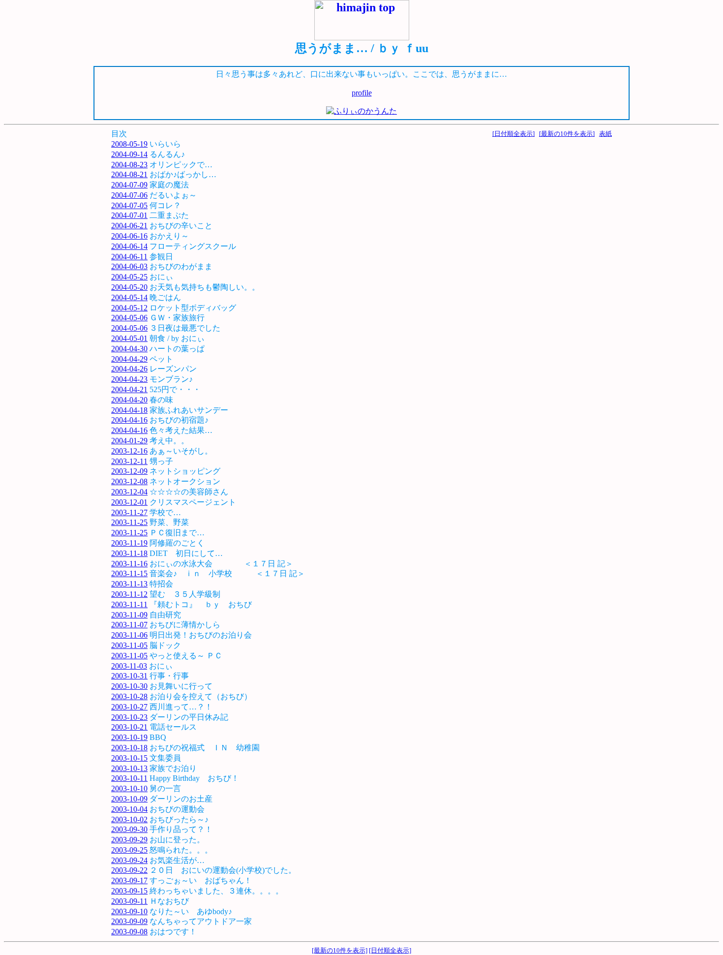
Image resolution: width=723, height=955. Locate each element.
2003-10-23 (129, 717)
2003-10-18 (129, 747)
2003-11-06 (129, 635)
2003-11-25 (129, 522)
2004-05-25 (129, 277)
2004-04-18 (129, 410)
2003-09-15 (129, 891)
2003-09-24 (129, 860)
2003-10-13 (129, 768)
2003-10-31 (129, 676)
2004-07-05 (129, 205)
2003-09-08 (129, 931)
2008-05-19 (129, 144)
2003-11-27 (129, 512)
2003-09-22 (129, 870)
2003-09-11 (129, 901)
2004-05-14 (129, 297)
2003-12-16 (129, 451)
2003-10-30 (129, 686)
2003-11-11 (129, 604)
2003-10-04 (129, 809)
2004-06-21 (129, 225)
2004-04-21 (129, 389)
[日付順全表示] (513, 133)
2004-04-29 (129, 359)
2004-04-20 (129, 400)
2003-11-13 (129, 584)
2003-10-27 (129, 707)
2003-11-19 (129, 543)
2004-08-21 (129, 174)
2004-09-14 (129, 154)
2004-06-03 (129, 266)
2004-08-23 (129, 164)
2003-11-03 (129, 666)
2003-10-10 (129, 788)
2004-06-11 (129, 256)
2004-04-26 (129, 369)
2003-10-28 (129, 696)
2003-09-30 (129, 829)
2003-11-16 (129, 563)
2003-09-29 (129, 839)
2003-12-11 (129, 461)
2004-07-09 (129, 185)
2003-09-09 (129, 921)
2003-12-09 (129, 471)
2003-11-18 (129, 553)
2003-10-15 (129, 758)
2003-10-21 (129, 727)
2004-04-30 (129, 348)
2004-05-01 (129, 338)
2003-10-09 (129, 799)
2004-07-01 (129, 215)
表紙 (605, 133)
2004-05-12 (129, 308)
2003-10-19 (129, 737)
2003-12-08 (129, 481)
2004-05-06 (129, 317)
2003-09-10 (129, 911)
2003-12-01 (129, 502)
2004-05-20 (129, 287)
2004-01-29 (129, 440)
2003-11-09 (129, 615)
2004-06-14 (129, 246)
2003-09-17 (129, 880)
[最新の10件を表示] (567, 133)
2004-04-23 (129, 379)
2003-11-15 (129, 573)
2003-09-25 (129, 850)
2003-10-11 (129, 778)
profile (362, 93)
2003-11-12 (129, 594)
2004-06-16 (129, 236)
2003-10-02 (129, 819)
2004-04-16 (129, 420)
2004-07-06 (129, 195)
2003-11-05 (129, 645)
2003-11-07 (129, 624)
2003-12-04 (129, 492)
